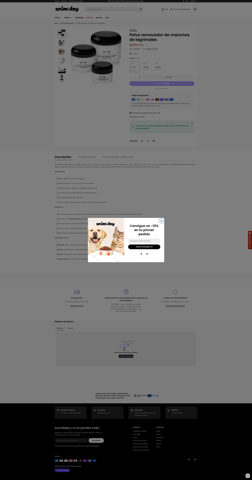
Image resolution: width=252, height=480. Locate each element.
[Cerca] (161, 221)
